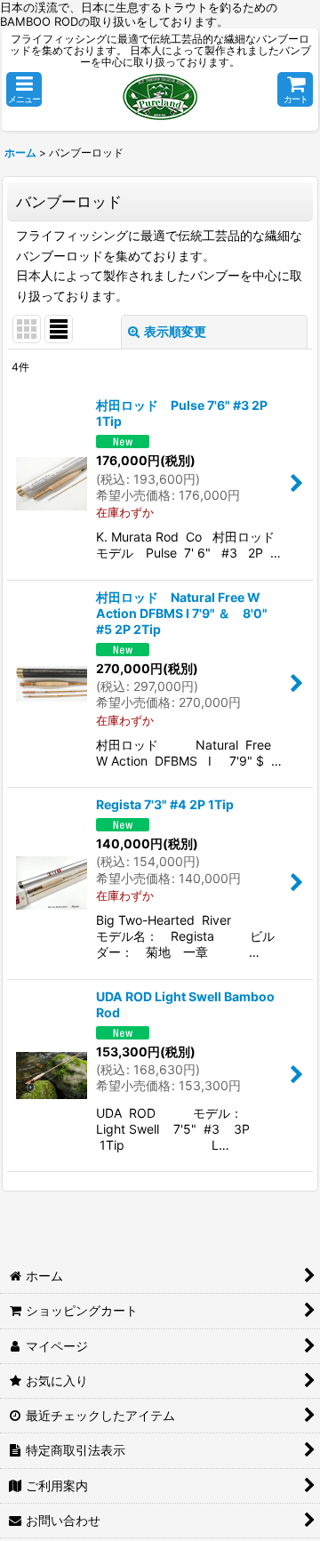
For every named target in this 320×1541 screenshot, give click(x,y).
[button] (24, 89)
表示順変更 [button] (175, 331)
